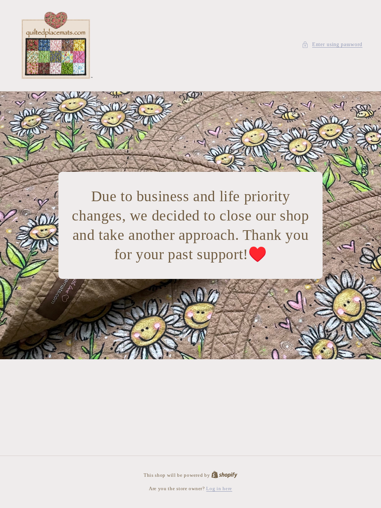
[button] (332, 44)
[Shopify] (224, 475)
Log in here (219, 488)
